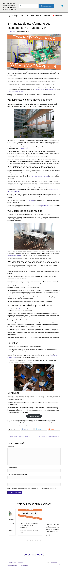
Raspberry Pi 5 (23, 308)
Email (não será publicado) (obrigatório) (17, 474)
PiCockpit (58, 564)
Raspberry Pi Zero (39, 89)
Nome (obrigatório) (12, 467)
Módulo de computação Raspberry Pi (17, 91)
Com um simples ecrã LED (14, 255)
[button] (14, 429)
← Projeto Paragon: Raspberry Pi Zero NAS (18, 436)
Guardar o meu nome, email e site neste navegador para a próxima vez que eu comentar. (32, 488)
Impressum (20, 563)
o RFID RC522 (30, 200)
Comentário (10, 446)
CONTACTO (47, 15)
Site (8, 481)
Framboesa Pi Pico (51, 89)
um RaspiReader (44, 205)
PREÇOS (38, 15)
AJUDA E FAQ (24, 15)
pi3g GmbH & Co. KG (55, 563)
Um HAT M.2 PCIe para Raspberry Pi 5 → (50, 436)
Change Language (46, 6)
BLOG (32, 15)
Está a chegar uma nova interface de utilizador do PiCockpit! (20, 525)
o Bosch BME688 (23, 148)
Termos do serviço (11, 563)
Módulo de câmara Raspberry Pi (40, 176)
